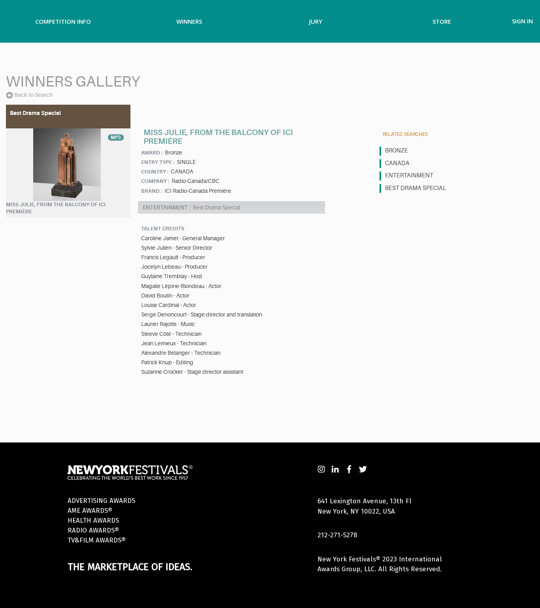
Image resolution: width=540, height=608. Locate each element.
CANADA (397, 163)
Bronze (396, 150)
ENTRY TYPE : (157, 162)
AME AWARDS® (90, 510)
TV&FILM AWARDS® (97, 540)
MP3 (116, 137)
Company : (155, 181)
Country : (154, 172)
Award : (151, 153)
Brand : (151, 191)
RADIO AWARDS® (93, 530)
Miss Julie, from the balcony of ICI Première (56, 208)
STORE (441, 21)
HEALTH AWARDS (93, 520)
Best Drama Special (415, 188)
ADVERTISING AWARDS (101, 501)
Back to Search (33, 95)
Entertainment (409, 175)
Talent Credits (162, 229)
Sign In (522, 21)
